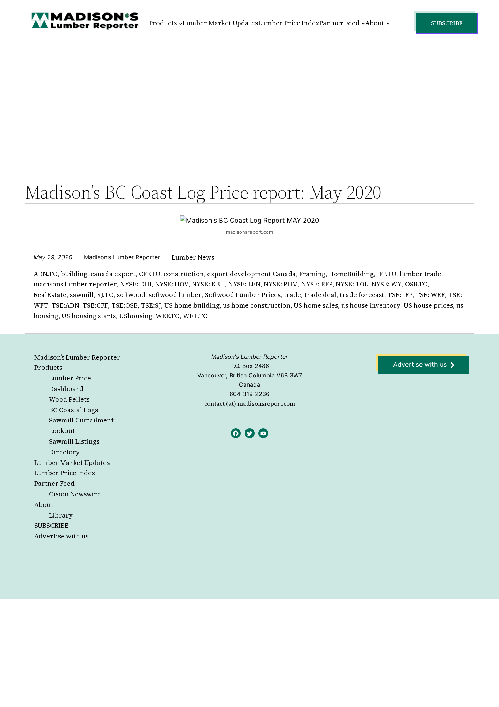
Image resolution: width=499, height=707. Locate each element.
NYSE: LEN (244, 284)
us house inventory (370, 305)
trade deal (320, 294)
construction (184, 273)
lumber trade (420, 273)
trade (292, 294)
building (74, 273)
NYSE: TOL (352, 284)
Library (61, 515)
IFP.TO (386, 273)
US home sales (316, 305)
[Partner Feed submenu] (363, 23)
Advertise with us (61, 536)
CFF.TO (149, 273)
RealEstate (50, 294)
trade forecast (362, 294)
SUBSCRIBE (51, 525)
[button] (447, 23)
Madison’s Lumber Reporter (77, 357)
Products (48, 367)
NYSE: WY (387, 284)
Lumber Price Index (64, 472)
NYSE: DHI (136, 284)
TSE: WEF (430, 294)
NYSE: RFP (316, 284)
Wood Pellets (69, 399)
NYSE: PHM (281, 284)
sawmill (82, 294)
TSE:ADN (65, 305)
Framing (312, 273)
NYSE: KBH (208, 284)
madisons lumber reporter (75, 284)
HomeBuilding (351, 273)
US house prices (428, 305)
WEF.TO (168, 315)
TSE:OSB (124, 305)
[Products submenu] (181, 23)
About (43, 504)
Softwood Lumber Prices (243, 294)
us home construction (256, 305)
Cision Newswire (75, 494)
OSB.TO (416, 284)
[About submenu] (388, 23)
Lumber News (193, 257)
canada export (113, 273)
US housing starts (89, 315)
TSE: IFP (400, 294)
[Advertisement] (249, 100)
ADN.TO (46, 273)
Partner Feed (54, 483)
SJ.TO (105, 294)
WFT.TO (195, 315)
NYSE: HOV (171, 284)
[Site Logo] (85, 20)
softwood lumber (175, 294)
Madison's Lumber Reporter (249, 356)
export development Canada (251, 273)
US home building (192, 305)
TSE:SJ (151, 305)
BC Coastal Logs (73, 409)
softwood (131, 294)
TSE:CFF (95, 305)
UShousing (135, 315)
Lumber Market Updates (72, 462)
